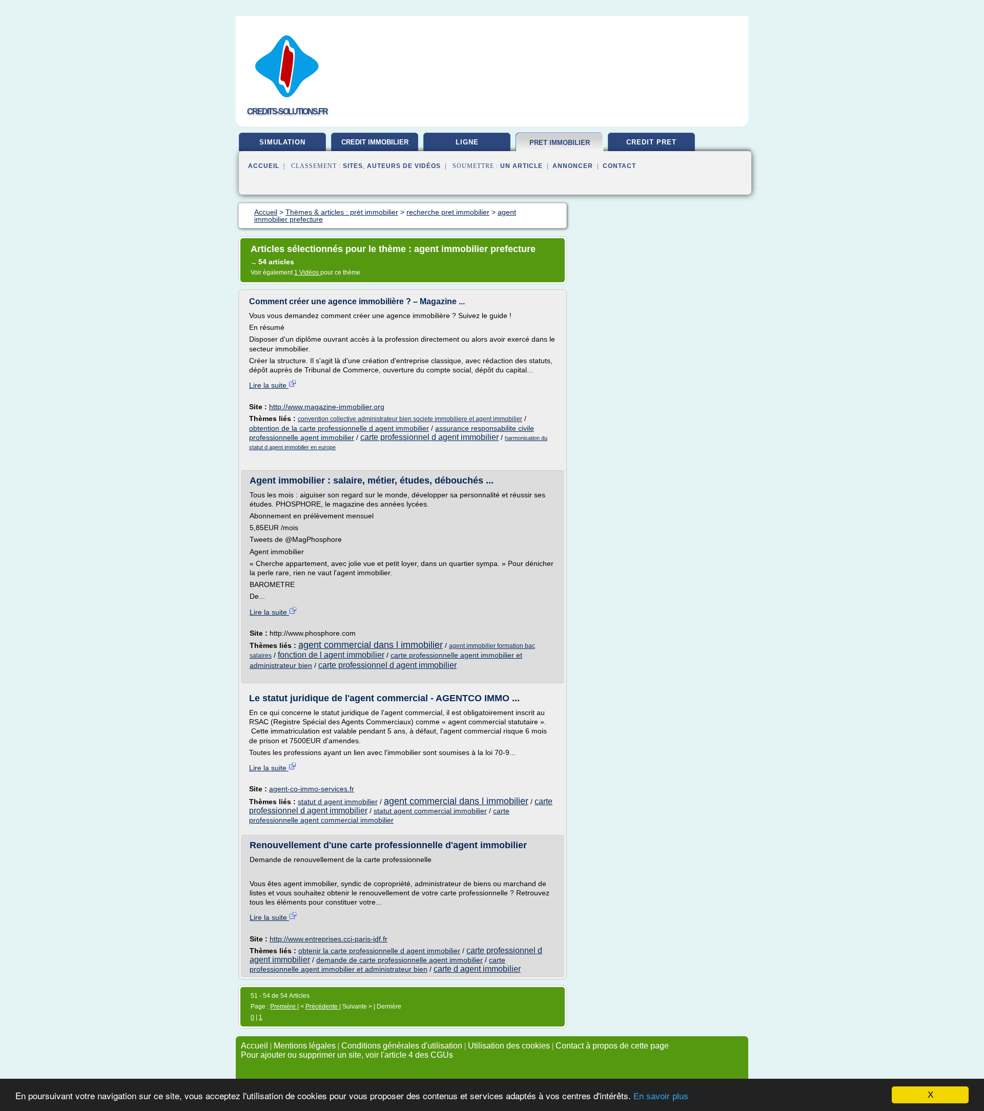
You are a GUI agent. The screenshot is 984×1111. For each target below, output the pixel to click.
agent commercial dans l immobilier (370, 645)
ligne (467, 142)
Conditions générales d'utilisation (401, 1045)
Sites (353, 166)
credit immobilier (374, 142)
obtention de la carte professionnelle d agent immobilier (339, 428)
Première (283, 1006)
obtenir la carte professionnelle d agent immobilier (379, 951)
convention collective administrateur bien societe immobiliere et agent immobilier (410, 419)
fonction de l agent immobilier (331, 655)
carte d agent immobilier (477, 969)
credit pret (651, 142)
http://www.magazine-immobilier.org (326, 407)
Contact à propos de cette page (612, 1045)
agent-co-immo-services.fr (311, 789)
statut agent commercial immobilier (430, 811)
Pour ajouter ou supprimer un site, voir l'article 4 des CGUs (347, 1055)
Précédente (322, 1006)
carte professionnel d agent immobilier (429, 437)
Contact (619, 166)
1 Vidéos (307, 272)
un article (521, 166)
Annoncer (572, 166)
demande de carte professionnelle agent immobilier (399, 960)
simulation (282, 142)
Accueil (263, 166)
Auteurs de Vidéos (404, 166)
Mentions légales (305, 1045)
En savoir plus (660, 1096)
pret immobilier (559, 142)
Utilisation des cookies (509, 1045)
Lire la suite (269, 385)
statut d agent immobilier (338, 802)
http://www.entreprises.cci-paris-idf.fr (328, 939)
